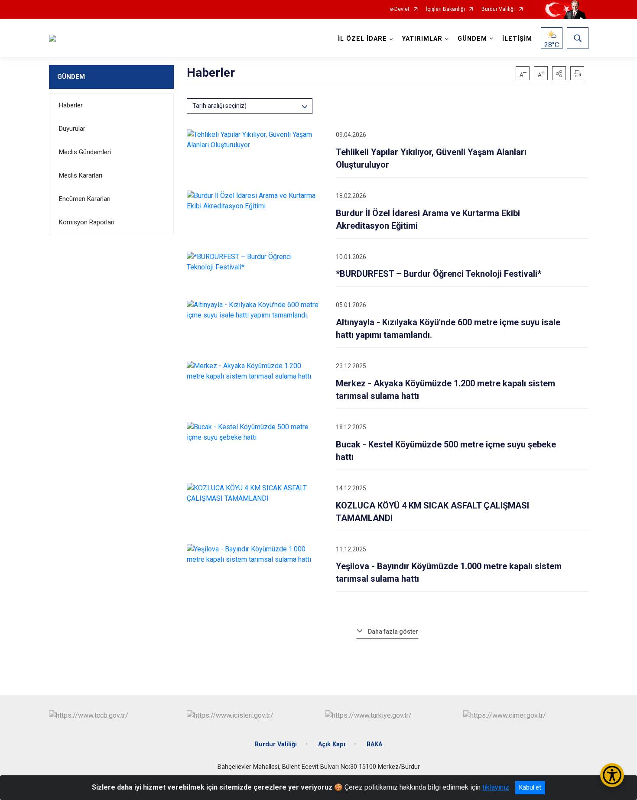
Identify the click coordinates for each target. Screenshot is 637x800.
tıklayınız (495, 787)
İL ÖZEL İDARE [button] (362, 38)
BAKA (374, 744)
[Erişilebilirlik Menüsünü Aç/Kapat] (612, 775)
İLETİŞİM (517, 38)
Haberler (71, 105)
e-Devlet (400, 9)
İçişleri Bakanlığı (445, 9)
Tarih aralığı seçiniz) (219, 105)
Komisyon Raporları (86, 222)
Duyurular (72, 129)
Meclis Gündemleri (85, 152)
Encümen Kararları (84, 199)
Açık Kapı (331, 744)
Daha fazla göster (393, 631)
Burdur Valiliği (498, 9)
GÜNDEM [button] (472, 38)
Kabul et (530, 787)
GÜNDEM (71, 77)
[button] (559, 73)
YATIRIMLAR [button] (422, 38)
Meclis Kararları (80, 175)
